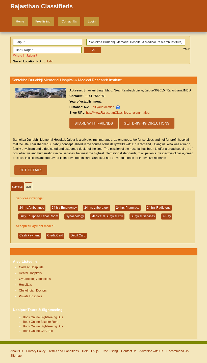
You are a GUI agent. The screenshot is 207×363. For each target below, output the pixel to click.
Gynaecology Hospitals (35, 279)
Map (28, 186)
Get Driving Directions (146, 123)
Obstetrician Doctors (33, 290)
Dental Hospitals (30, 273)
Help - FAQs (90, 351)
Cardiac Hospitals (31, 267)
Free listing (42, 21)
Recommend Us (177, 351)
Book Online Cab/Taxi (38, 331)
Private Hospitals (30, 296)
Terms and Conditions (64, 351)
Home (20, 21)
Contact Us (69, 21)
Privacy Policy (35, 351)
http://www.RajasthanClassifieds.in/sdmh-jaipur (118, 112)
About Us (16, 351)
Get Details (30, 170)
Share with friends (93, 123)
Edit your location (102, 107)
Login (92, 21)
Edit (50, 61)
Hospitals (25, 284)
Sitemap (16, 355)
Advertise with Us (151, 351)
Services (17, 186)
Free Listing (110, 351)
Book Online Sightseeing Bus (43, 317)
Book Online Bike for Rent (40, 322)
